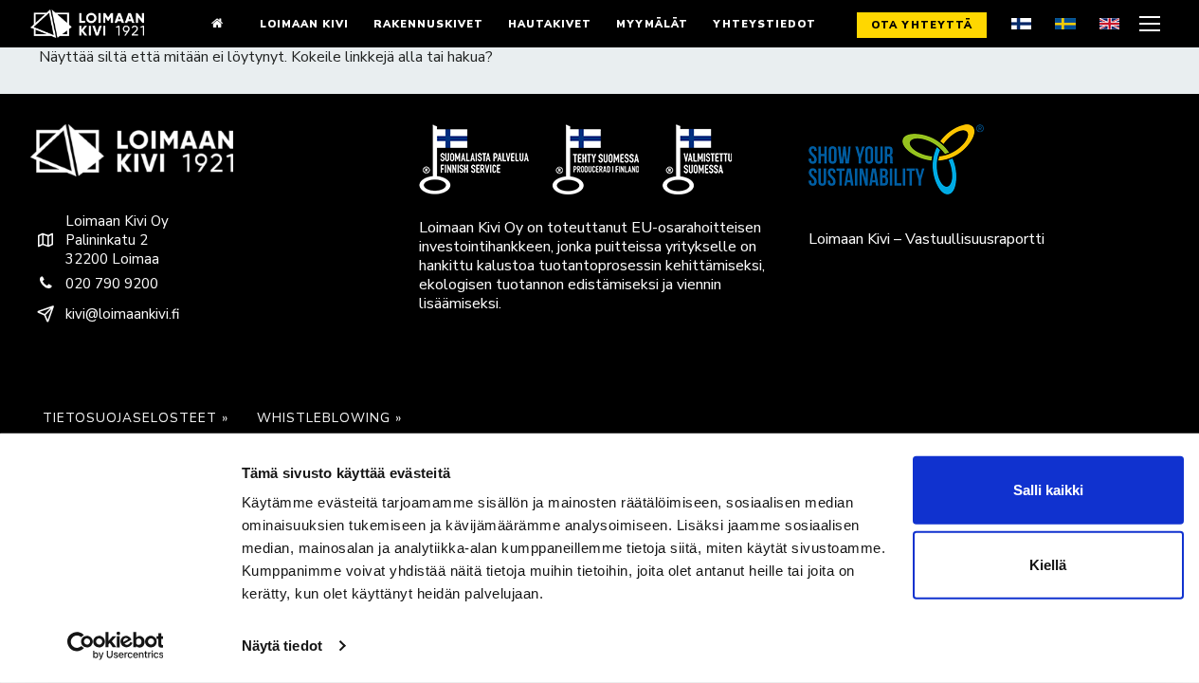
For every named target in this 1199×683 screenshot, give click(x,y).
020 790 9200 (111, 283)
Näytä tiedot (282, 645)
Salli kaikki (1048, 490)
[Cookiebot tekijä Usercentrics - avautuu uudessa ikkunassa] (115, 646)
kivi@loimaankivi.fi (122, 314)
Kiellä (1047, 565)
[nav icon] (1152, 24)
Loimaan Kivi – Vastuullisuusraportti (926, 239)
